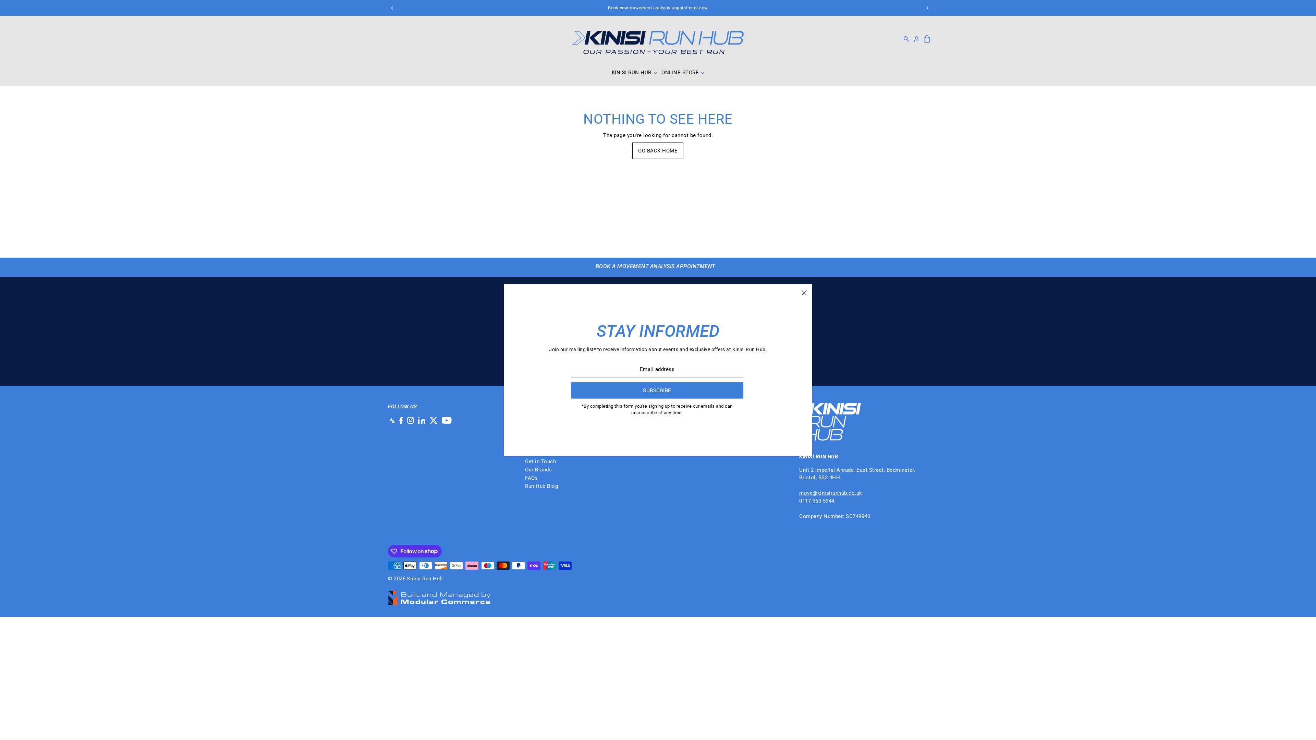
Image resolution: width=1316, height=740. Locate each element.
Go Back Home (658, 151)
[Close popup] (804, 292)
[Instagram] (410, 420)
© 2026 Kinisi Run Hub (415, 579)
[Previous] (392, 8)
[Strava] (391, 420)
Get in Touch (540, 461)
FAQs (531, 478)
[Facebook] (401, 420)
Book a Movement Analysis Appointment (655, 266)
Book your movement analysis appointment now (658, 7)
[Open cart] (927, 39)
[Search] (906, 39)
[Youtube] (447, 420)
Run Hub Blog (541, 486)
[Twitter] (434, 420)
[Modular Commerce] (439, 594)
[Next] (927, 8)
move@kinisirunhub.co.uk (830, 493)
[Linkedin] (421, 420)
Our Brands (538, 470)
